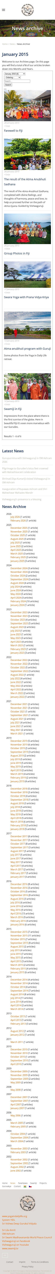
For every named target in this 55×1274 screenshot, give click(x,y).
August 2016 (17, 898)
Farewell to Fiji (13, 130)
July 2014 (15, 998)
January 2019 (18, 781)
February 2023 (18, 649)
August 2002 (17, 1166)
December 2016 (19, 884)
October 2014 (18, 987)
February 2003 (18, 1152)
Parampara (22, 1183)
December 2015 (19, 931)
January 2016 (18, 924)
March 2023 (17, 645)
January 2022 (18, 696)
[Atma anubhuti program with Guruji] (27, 325)
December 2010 (19, 1049)
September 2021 (20, 715)
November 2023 (19, 616)
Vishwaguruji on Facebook (16, 1241)
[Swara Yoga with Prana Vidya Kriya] (27, 274)
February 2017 (18, 873)
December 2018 (19, 788)
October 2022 (18, 667)
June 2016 (16, 906)
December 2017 (19, 836)
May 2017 (16, 862)
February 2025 (18, 557)
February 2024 (18, 601)
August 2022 (17, 674)
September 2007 (20, 1100)
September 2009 (20, 1078)
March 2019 (17, 774)
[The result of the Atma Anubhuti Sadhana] (27, 154)
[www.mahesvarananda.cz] (30, 1186)
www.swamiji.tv (10, 1248)
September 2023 (20, 623)
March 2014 (17, 1009)
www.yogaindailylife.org (14, 1216)
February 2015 (18, 968)
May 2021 (16, 729)
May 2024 (16, 594)
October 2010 (18, 1056)
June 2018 (16, 810)
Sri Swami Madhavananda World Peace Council (27, 1237)
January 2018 (18, 829)
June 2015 (16, 953)
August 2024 (17, 583)
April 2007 (16, 1104)
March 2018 (17, 821)
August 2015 (17, 946)
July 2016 (15, 902)
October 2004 (18, 1133)
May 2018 (16, 814)
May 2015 (16, 957)
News (12, 1183)
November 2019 (19, 744)
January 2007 (18, 1108)
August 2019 (17, 755)
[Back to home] (27, 10)
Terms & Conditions (40, 1262)
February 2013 (18, 1023)
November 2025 (19, 531)
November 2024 (19, 572)
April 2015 (16, 961)
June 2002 (16, 1170)
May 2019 (16, 766)
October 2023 (18, 619)
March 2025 (17, 553)
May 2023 (16, 638)
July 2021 (15, 722)
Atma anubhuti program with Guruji (27, 348)
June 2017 (16, 858)
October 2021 (18, 711)
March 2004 (17, 1141)
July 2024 (15, 586)
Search (8, 85)
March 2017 (17, 869)
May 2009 (16, 1082)
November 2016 (19, 887)
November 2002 (19, 1159)
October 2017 (18, 843)
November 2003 (19, 1148)
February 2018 (18, 825)
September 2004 (20, 1137)
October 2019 (18, 748)
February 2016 (18, 920)
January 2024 (18, 605)
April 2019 (16, 770)
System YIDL (8, 1219)
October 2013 (18, 1016)
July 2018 (15, 807)
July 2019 (15, 759)
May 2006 (16, 1115)
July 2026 (15, 516)
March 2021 (17, 733)
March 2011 (17, 1042)
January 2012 (18, 1034)
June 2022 (16, 682)
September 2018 (20, 799)
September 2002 (20, 1163)
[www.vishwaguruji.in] (25, 1186)
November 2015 (19, 935)
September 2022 (20, 671)
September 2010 (20, 1060)
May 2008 (16, 1089)
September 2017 (20, 847)
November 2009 (19, 1075)
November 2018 (19, 792)
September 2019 (20, 751)
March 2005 (17, 1122)
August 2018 (17, 803)
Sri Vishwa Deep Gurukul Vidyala (19, 1223)
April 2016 (16, 913)
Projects (43, 1183)
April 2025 (16, 549)
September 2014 (20, 990)
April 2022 (16, 689)
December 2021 (19, 704)
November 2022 (19, 663)
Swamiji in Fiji (13, 409)
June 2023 (16, 634)
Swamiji (33, 1183)
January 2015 (18, 972)
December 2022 (19, 660)
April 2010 (16, 1064)
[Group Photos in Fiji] (27, 228)
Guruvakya (6, 1186)
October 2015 (18, 939)
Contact (17, 1186)
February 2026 (18, 520)
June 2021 (16, 726)
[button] (3, 10)
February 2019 (18, 777)
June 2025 (16, 546)
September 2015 (20, 942)
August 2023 (17, 627)
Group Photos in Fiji (17, 253)
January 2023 (18, 652)
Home (4, 1183)
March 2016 (17, 917)
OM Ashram (8, 1233)
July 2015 (15, 950)
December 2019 (19, 740)
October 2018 (18, 796)
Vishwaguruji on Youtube (15, 1244)
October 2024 (18, 575)
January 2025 (18, 560)
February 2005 (18, 1126)
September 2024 (20, 579)
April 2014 (16, 1005)
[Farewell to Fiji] (27, 105)
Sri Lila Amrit (9, 1230)
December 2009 (19, 1071)
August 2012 (17, 1031)
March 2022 (17, 693)
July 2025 (15, 542)
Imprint (22, 1262)
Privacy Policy (27, 1266)
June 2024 (16, 590)
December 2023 (19, 612)
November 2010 (19, 1053)
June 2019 (16, 762)
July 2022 (15, 678)
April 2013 (16, 1020)
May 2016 (16, 909)
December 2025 (19, 527)
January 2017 (18, 876)
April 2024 (16, 597)
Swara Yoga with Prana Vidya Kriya (26, 297)
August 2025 (17, 538)
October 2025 (18, 535)
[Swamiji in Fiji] (27, 386)
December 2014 (19, 979)
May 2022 (16, 685)
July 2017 (15, 854)
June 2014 (16, 1001)
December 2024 (19, 568)
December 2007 (19, 1097)
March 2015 (17, 964)
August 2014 (17, 994)
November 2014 (19, 983)
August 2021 (17, 718)
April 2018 (16, 818)
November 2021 (19, 707)
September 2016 (20, 895)
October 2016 (18, 891)
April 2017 (16, 865)
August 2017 (17, 851)
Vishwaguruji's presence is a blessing (21, 499)
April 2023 (16, 641)
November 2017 (19, 840)
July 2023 (15, 630)
